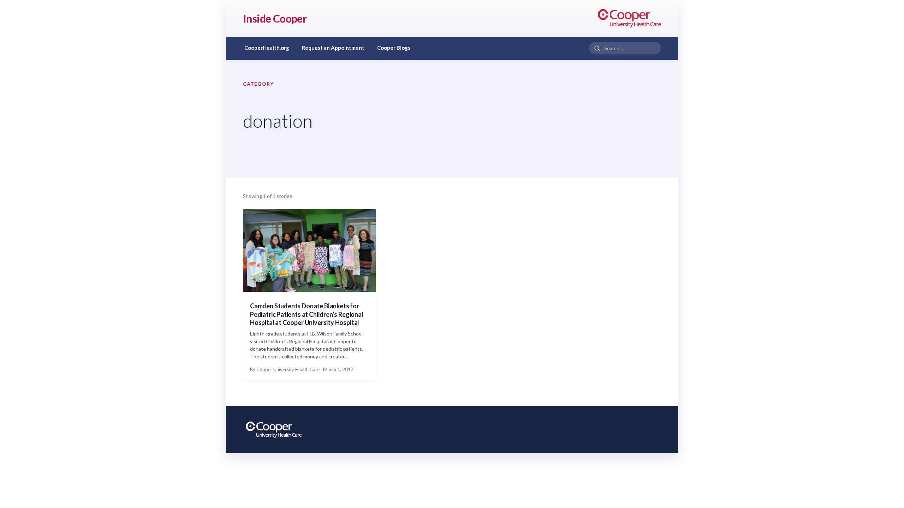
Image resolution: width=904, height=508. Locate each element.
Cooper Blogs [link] (393, 47)
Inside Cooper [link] (275, 18)
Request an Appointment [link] (333, 47)
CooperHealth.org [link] (266, 47)
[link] (629, 18)
